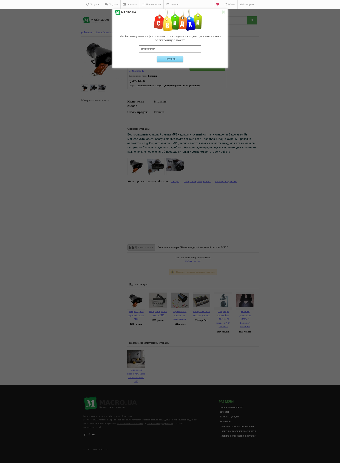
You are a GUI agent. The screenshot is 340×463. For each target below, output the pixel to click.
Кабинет (231, 4)
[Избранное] (217, 4)
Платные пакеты (153, 4)
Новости (174, 4)
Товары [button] (93, 4)
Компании (132, 4)
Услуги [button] (112, 4)
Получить (170, 58)
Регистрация (248, 4)
